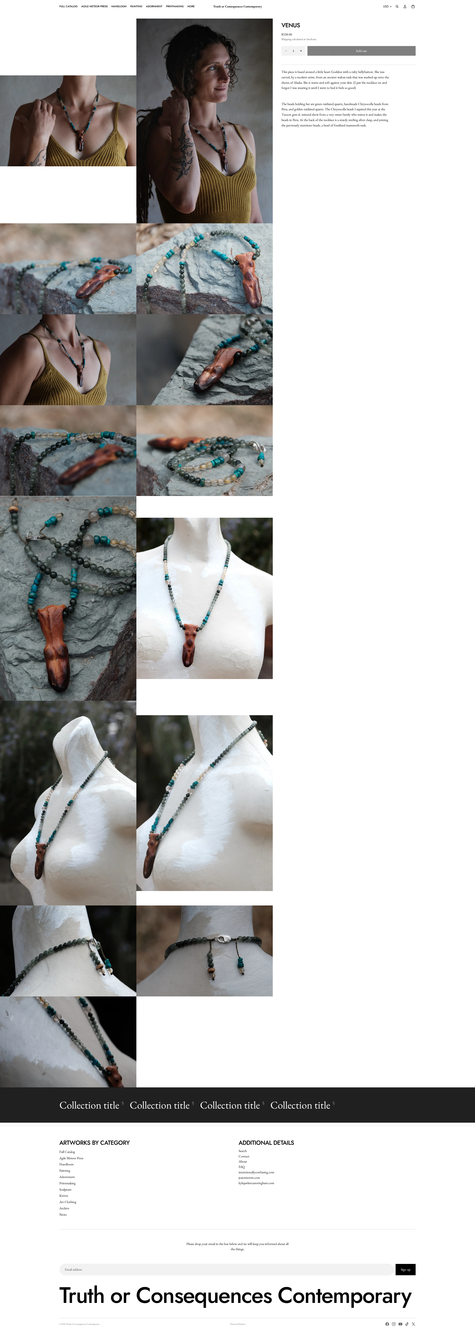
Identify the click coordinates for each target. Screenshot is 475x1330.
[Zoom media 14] (204, 950)
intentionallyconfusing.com (256, 1172)
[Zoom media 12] (204, 803)
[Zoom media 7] (68, 450)
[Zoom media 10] (204, 598)
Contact (244, 1156)
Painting (64, 1170)
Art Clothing (67, 1202)
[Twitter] (413, 1324)
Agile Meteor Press (71, 1158)
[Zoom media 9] (68, 598)
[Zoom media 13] (68, 950)
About (243, 1161)
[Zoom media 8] (204, 450)
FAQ (242, 1167)
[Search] (397, 6)
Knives (63, 1195)
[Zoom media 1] (68, 121)
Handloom (66, 1164)
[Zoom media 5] (68, 359)
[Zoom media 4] (204, 268)
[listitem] (191, 6)
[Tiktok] (407, 1324)
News (63, 1214)
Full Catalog (67, 1152)
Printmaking (67, 1183)
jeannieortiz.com (249, 1177)
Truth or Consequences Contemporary (82, 1324)
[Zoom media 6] (204, 359)
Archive (64, 1208)
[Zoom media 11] (68, 803)
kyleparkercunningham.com (256, 1183)
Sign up (405, 1269)
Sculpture (65, 1189)
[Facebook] (387, 1324)
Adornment (67, 1177)
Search (243, 1151)
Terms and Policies (237, 1324)
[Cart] (413, 6)
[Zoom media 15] (68, 1041)
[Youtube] (400, 1324)
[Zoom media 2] (204, 121)
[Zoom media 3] (68, 268)
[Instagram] (394, 1324)
